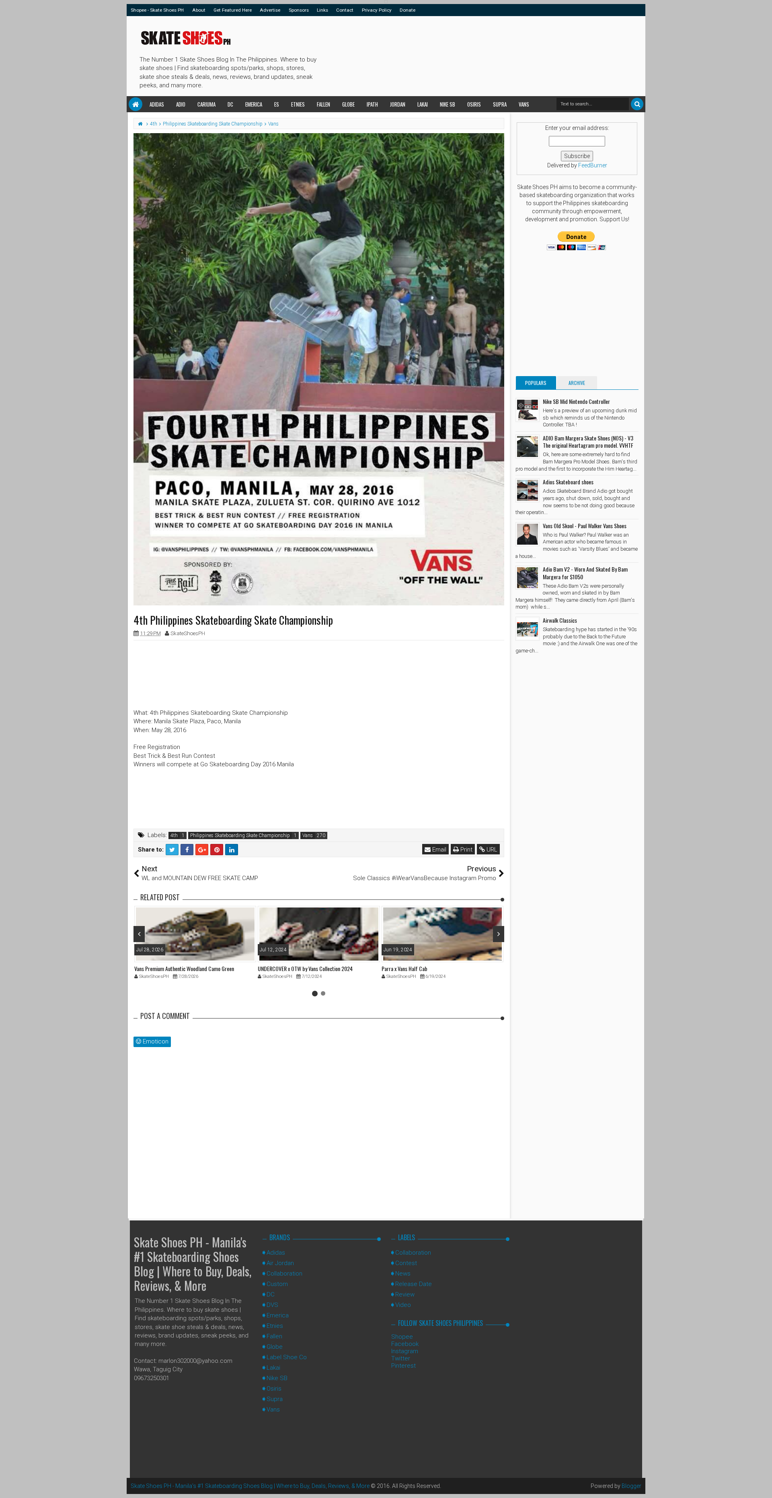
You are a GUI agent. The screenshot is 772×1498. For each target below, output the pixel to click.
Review (405, 1294)
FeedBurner (592, 165)
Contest (406, 1263)
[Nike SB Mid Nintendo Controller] (527, 409)
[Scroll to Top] (762, 1484)
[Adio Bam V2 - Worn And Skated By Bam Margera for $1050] (527, 577)
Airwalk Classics (560, 620)
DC (230, 104)
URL (491, 849)
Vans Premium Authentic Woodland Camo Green (184, 968)
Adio (180, 104)
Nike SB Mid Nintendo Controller (576, 401)
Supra (500, 104)
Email (438, 849)
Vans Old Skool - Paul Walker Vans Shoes (584, 525)
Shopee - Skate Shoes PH (157, 10)
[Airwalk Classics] (527, 628)
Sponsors (299, 10)
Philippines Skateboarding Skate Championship (240, 835)
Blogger (631, 1486)
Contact (344, 10)
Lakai (422, 104)
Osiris (474, 104)
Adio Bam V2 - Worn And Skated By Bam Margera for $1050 (585, 572)
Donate (407, 10)
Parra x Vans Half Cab (404, 968)
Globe (348, 104)
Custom (277, 1284)
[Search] (637, 104)
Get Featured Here (233, 10)
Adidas (157, 104)
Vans (524, 104)
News (403, 1273)
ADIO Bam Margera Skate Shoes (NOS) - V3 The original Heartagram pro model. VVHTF (588, 441)
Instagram (404, 1351)
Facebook (405, 1344)
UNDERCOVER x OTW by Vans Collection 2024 (305, 968)
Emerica (253, 104)
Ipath (372, 104)
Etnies (298, 104)
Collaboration (284, 1273)
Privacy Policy (377, 10)
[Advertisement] (466, 55)
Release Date (413, 1284)
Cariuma (206, 104)
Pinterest (403, 1365)
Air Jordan (280, 1263)
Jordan (397, 104)
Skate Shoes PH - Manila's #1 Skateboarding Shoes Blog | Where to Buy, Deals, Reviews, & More (192, 1263)
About (198, 10)
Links (322, 10)
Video (403, 1305)
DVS (272, 1305)
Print (465, 849)
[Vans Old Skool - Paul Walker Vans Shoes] (527, 534)
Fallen (323, 104)
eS (276, 104)
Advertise (270, 10)
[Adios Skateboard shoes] (527, 490)
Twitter (400, 1358)
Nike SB (447, 104)
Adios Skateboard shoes (568, 481)
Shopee (402, 1336)
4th (174, 835)
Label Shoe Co (287, 1357)
